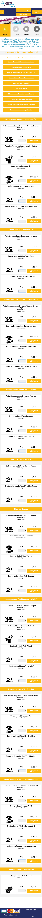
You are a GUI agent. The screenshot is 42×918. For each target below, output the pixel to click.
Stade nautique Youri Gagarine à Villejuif (21, 94)
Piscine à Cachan (21, 88)
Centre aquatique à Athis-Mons (21, 67)
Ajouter (35, 140)
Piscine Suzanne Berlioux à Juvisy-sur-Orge (21, 72)
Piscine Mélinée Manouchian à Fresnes (21, 78)
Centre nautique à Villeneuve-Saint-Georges (21, 104)
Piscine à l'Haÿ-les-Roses (21, 83)
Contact (31, 916)
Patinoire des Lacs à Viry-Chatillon (21, 110)
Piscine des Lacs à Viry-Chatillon (21, 99)
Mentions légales (31, 909)
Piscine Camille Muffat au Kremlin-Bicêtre (21, 62)
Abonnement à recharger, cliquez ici (22, 52)
